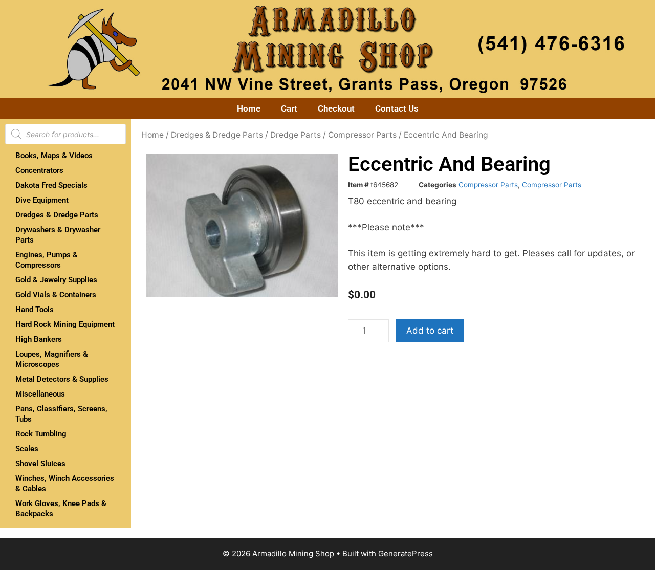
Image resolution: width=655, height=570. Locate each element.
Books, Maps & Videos (54, 155)
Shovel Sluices (40, 463)
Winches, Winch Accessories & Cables (64, 483)
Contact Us (397, 108)
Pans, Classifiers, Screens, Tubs (61, 414)
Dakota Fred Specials (51, 185)
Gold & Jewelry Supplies (56, 279)
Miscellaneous (40, 394)
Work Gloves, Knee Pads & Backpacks (60, 508)
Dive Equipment (42, 200)
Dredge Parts (295, 135)
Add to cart (429, 330)
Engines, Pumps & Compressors (46, 260)
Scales (26, 448)
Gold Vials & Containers (55, 294)
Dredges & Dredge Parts (56, 215)
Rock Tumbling (41, 434)
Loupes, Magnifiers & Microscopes (51, 359)
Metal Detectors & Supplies (61, 379)
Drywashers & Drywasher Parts (57, 235)
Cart (289, 108)
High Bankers (38, 339)
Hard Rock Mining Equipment (65, 324)
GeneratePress (405, 553)
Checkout (336, 108)
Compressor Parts (362, 135)
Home (248, 108)
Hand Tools (34, 309)
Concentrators (39, 170)
